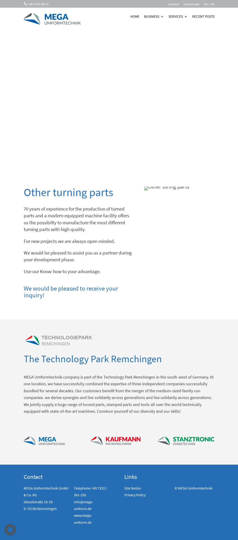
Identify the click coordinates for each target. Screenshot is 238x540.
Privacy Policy (134, 495)
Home (134, 16)
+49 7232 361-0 (38, 4)
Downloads (191, 4)
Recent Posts (203, 16)
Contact (173, 4)
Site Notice (132, 488)
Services (176, 16)
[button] (10, 530)
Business (151, 16)
